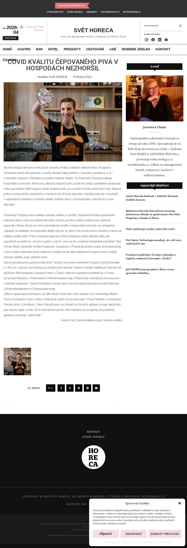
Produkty (72, 49)
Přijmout (106, 534)
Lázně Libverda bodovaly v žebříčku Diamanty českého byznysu (152, 198)
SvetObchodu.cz (110, 12)
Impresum (165, 542)
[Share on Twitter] (70, 388)
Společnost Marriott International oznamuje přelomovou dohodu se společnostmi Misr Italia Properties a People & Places (153, 214)
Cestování (95, 49)
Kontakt (163, 49)
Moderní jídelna (136, 49)
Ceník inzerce (75, 12)
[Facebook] (153, 39)
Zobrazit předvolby (165, 534)
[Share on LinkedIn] (87, 388)
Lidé (112, 49)
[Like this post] (52, 388)
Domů (7, 49)
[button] (180, 503)
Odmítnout (133, 534)
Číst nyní (10, 38)
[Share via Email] (96, 388)
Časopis (9, 60)
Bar (39, 49)
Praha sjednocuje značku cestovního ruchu (150, 229)
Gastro (24, 49)
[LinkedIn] (159, 39)
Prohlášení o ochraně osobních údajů (139, 542)
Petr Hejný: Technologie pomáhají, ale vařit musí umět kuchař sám (153, 242)
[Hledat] (180, 26)
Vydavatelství (55, 12)
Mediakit (92, 12)
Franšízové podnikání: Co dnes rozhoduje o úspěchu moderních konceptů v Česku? (151, 256)
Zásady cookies (111, 542)
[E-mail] (166, 39)
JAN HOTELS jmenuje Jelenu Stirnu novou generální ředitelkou (150, 271)
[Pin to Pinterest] (78, 388)
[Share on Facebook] (61, 388)
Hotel (53, 49)
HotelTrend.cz (131, 12)
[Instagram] (146, 39)
